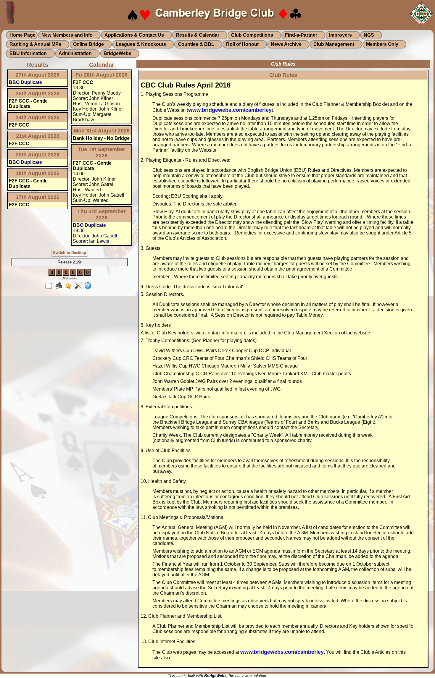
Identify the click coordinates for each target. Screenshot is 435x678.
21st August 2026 (37, 136)
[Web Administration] (79, 286)
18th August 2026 (37, 173)
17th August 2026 (37, 197)
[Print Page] (60, 286)
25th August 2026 (37, 93)
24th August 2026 (37, 117)
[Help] (89, 286)
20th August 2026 (37, 155)
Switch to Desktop (69, 252)
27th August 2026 (37, 75)
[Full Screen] (50, 286)
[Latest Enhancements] (70, 286)
